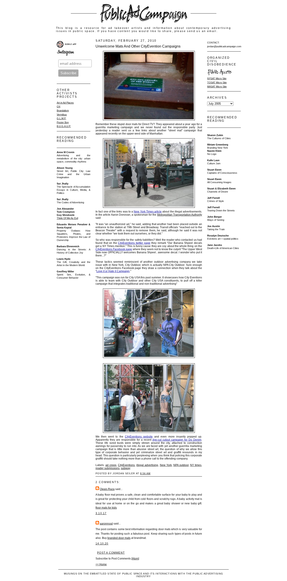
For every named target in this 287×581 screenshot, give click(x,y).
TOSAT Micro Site (217, 82)
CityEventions (126, 465)
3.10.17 (101, 513)
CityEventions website (139, 436)
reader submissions (108, 468)
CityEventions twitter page (134, 243)
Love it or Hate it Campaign (113, 271)
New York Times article (148, 211)
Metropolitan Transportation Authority (179, 214)
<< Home (101, 564)
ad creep (110, 465)
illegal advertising (147, 465)
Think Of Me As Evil (67, 218)
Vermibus (62, 114)
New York (166, 465)
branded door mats (118, 538)
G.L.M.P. (61, 118)
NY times (195, 465)
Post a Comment (111, 552)
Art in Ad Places (65, 102)
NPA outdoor (181, 465)
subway (125, 468)
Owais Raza (107, 489)
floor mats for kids (106, 507)
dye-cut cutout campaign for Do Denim (176, 439)
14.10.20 (102, 543)
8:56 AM (145, 473)
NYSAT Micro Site (216, 78)
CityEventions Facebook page (114, 249)
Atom (135, 558)
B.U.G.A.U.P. (64, 126)
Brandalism (63, 110)
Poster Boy (63, 122)
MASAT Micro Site (217, 86)
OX (58, 106)
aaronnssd (106, 523)
